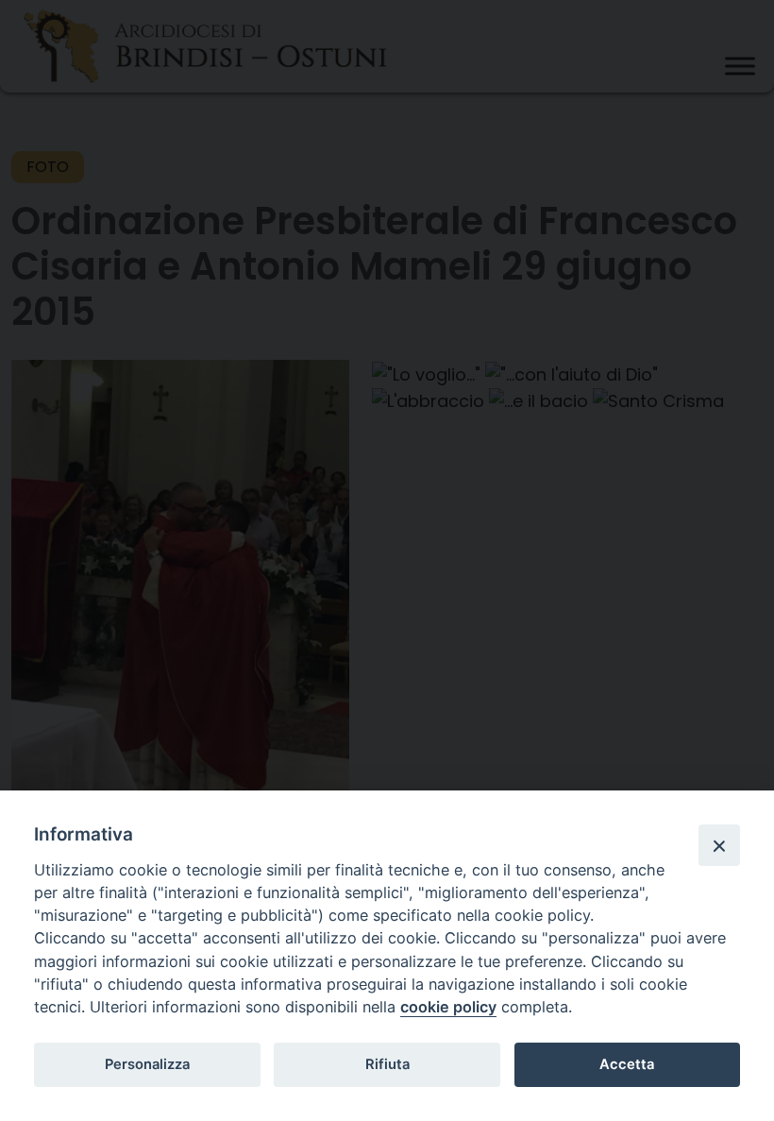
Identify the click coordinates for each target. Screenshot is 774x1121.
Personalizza (147, 1064)
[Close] (719, 845)
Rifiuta (387, 1064)
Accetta (626, 1064)
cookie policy (448, 1006)
